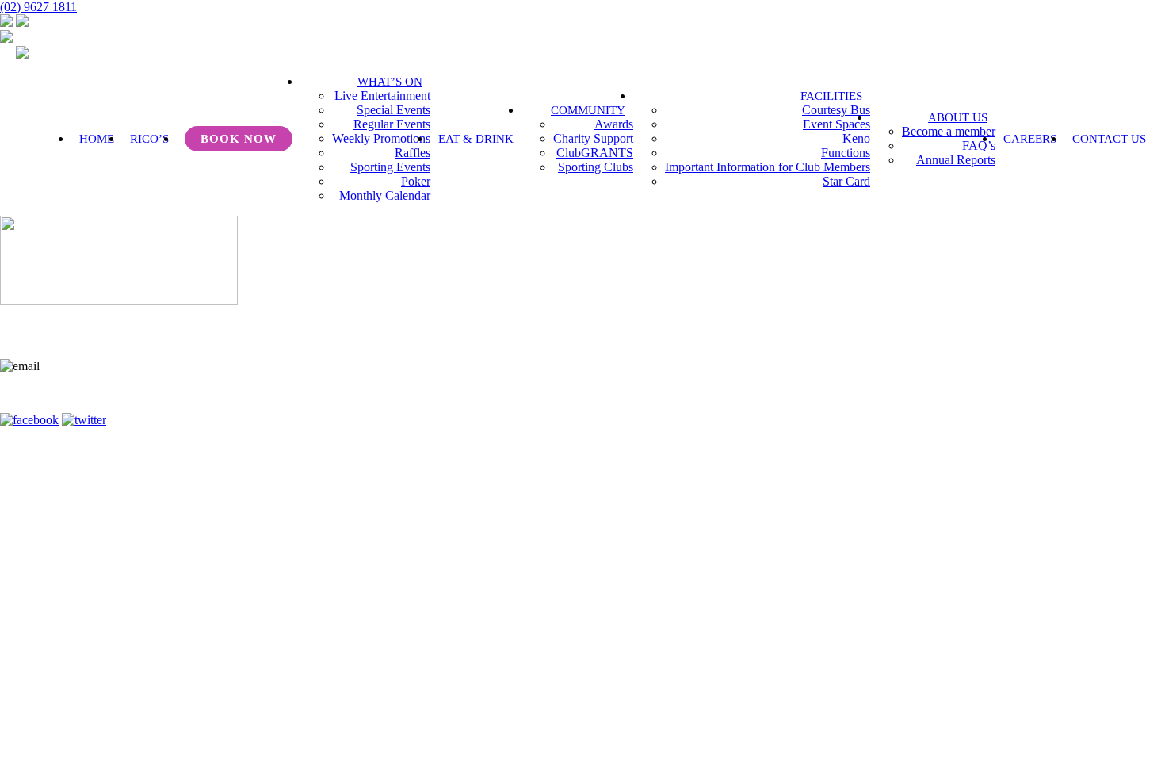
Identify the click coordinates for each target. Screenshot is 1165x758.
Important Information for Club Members (767, 167)
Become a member (948, 131)
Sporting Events (390, 167)
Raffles (412, 152)
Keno (856, 138)
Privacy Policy (708, 399)
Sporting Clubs (595, 167)
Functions (845, 152)
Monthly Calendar (384, 195)
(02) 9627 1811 (38, 6)
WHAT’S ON (389, 81)
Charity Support (593, 138)
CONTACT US (1109, 138)
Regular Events (391, 124)
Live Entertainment (382, 95)
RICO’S (149, 138)
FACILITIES (831, 96)
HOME (96, 138)
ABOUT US (957, 117)
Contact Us (511, 399)
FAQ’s (978, 145)
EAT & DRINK (476, 138)
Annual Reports (955, 160)
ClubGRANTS (594, 152)
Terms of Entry (606, 399)
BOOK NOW (239, 138)
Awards (613, 124)
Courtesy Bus (836, 110)
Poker (415, 181)
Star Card (846, 181)
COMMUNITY (588, 110)
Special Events (393, 110)
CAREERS (1029, 138)
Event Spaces (836, 124)
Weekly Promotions (381, 138)
